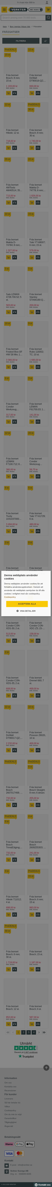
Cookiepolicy (10, 597)
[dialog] (26, 593)
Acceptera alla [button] (27, 604)
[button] (26, 611)
